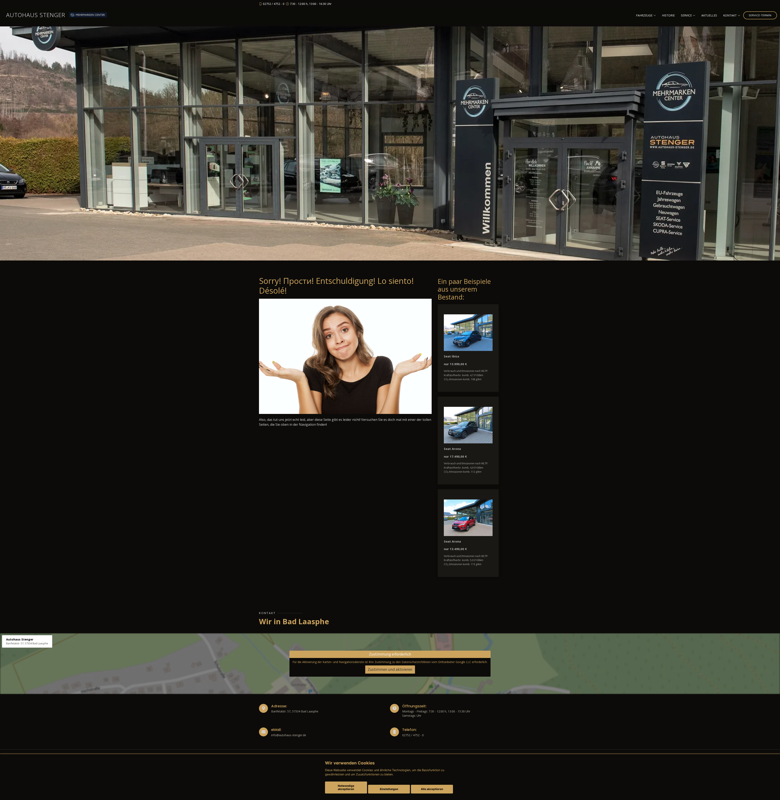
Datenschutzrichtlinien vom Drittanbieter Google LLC (436, 662)
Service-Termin (760, 15)
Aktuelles (709, 15)
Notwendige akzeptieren (346, 787)
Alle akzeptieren (432, 789)
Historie (668, 15)
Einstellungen (389, 789)
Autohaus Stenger (35, 15)
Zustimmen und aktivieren (390, 669)
